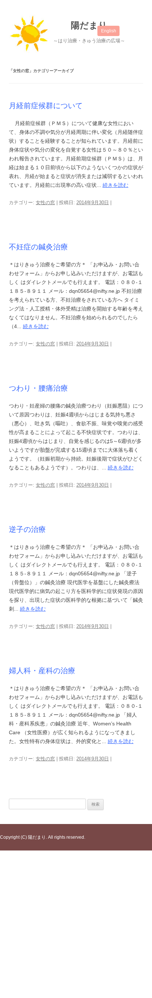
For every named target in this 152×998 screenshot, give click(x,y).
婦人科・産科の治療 (42, 671)
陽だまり (89, 25)
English (108, 30)
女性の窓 (45, 202)
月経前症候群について (46, 106)
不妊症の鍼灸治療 (38, 247)
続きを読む (115, 185)
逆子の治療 (27, 529)
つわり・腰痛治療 (38, 388)
